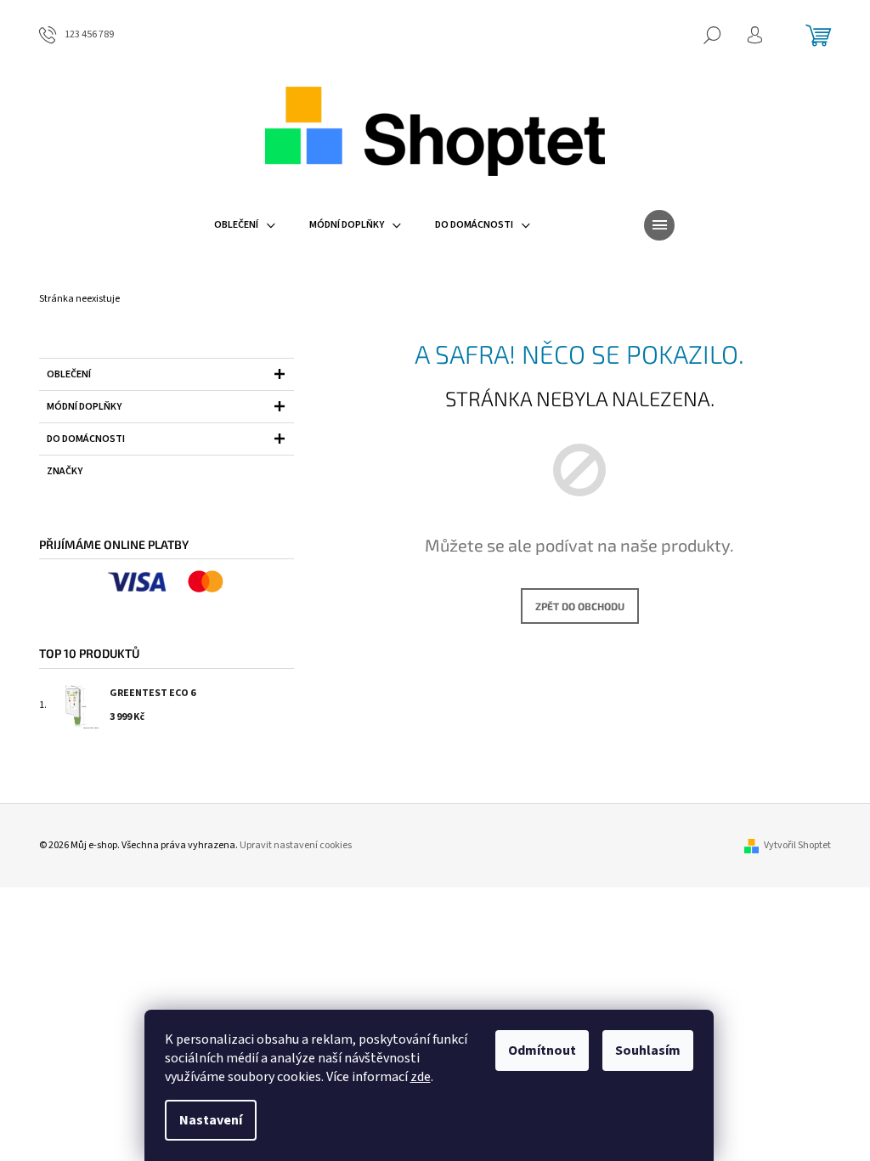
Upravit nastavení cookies (296, 845)
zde (420, 1077)
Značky (64, 471)
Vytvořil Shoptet (797, 845)
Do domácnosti (86, 439)
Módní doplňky (84, 406)
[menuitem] (244, 225)
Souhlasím (648, 1050)
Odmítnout (542, 1050)
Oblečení (69, 374)
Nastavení (210, 1120)
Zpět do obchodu (579, 606)
